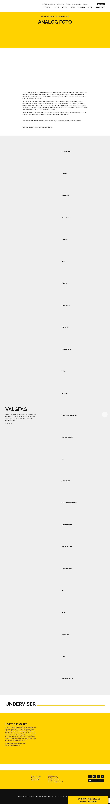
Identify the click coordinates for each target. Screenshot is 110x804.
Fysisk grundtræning (69, 415)
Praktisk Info (60, 4)
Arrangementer (76, 4)
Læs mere (8, 423)
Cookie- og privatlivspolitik (26, 796)
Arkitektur (65, 305)
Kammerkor (65, 481)
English (91, 4)
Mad (63, 591)
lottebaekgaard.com (14, 745)
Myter (63, 613)
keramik (67, 120)
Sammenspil (65, 195)
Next (105, 414)
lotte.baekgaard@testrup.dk (17, 743)
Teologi (64, 239)
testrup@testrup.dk (57, 782)
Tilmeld (101, 4)
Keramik (46, 7)
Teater (56, 7)
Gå (62, 459)
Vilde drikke (65, 217)
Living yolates (66, 547)
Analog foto (66, 349)
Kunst (64, 7)
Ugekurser (100, 7)
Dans (63, 371)
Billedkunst (66, 151)
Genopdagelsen (67, 437)
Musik (72, 7)
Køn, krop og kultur (69, 503)
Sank (63, 657)
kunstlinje (78, 120)
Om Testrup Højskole (48, 4)
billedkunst (61, 120)
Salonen (85, 4)
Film (63, 261)
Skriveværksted (67, 678)
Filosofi (81, 7)
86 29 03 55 (53, 776)
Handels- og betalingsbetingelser (46, 796)
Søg (94, 4)
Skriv (90, 7)
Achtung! (64, 327)
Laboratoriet (66, 525)
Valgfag (68, 4)
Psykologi (65, 635)
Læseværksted (66, 569)
